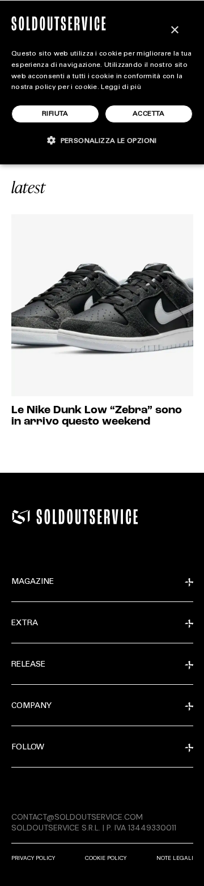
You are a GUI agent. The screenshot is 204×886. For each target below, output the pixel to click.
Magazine (32, 582)
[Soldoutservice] (21, 517)
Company (31, 706)
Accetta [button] (149, 114)
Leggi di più (121, 87)
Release (28, 665)
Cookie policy (105, 858)
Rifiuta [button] (55, 114)
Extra (24, 624)
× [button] (174, 30)
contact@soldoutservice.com (77, 817)
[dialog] (102, 82)
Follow (27, 748)
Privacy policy (33, 858)
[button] (102, 140)
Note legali (174, 858)
